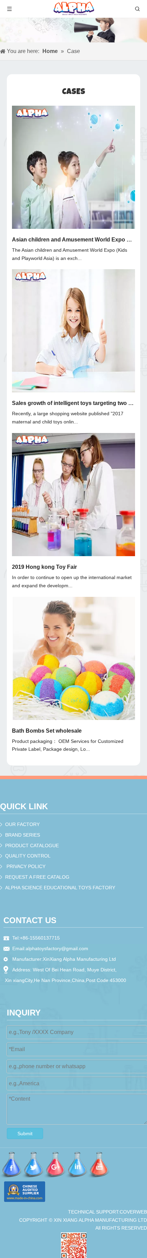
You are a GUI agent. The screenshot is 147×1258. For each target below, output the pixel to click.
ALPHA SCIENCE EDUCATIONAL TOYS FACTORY (60, 887)
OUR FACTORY (22, 824)
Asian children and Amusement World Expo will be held (73, 240)
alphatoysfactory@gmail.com (57, 948)
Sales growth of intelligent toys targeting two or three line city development (73, 403)
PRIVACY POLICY (25, 866)
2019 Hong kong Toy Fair (44, 567)
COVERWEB (133, 1212)
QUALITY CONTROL (28, 856)
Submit (24, 1133)
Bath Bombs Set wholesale (47, 731)
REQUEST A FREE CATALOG (37, 877)
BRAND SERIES (22, 835)
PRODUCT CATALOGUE (32, 845)
